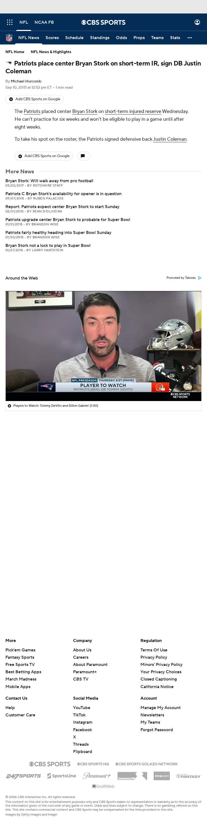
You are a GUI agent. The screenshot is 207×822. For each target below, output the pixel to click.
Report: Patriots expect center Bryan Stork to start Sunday (62, 206)
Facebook (82, 730)
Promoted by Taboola (181, 278)
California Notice (157, 686)
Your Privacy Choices (160, 672)
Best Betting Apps (23, 672)
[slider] (103, 385)
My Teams (150, 722)
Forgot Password (156, 730)
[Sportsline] (61, 775)
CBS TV (80, 679)
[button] (9, 22)
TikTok (79, 715)
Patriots (32, 111)
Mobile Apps (17, 686)
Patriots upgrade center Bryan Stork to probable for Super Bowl (67, 219)
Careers (80, 657)
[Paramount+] (97, 774)
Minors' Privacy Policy (161, 664)
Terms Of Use (153, 650)
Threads (81, 744)
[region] (103, 346)
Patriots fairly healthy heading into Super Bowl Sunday (58, 232)
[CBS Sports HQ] (93, 763)
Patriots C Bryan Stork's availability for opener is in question (63, 193)
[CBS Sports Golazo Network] (146, 763)
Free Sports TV (20, 664)
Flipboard (82, 751)
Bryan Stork (84, 111)
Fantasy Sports (19, 657)
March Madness (20, 679)
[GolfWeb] (103, 786)
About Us (82, 650)
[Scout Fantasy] (188, 775)
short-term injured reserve (133, 111)
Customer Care (20, 715)
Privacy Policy (153, 657)
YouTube (81, 707)
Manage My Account (160, 707)
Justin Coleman (170, 139)
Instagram (82, 722)
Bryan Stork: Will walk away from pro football (49, 181)
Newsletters (152, 715)
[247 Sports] (23, 775)
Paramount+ (85, 672)
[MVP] (162, 773)
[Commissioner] (132, 774)
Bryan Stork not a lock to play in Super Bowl (48, 245)
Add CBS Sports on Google (37, 99)
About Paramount (90, 664)
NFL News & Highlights (51, 52)
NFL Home (14, 52)
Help (10, 707)
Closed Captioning (158, 679)
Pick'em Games (20, 650)
